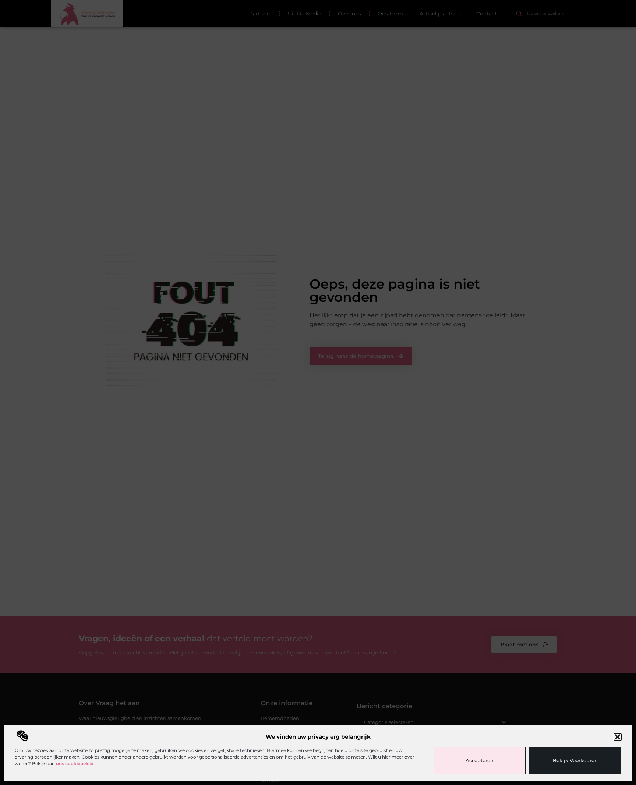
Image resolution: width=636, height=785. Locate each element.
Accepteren (480, 760)
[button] (617, 737)
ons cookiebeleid (74, 763)
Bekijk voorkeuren (575, 760)
